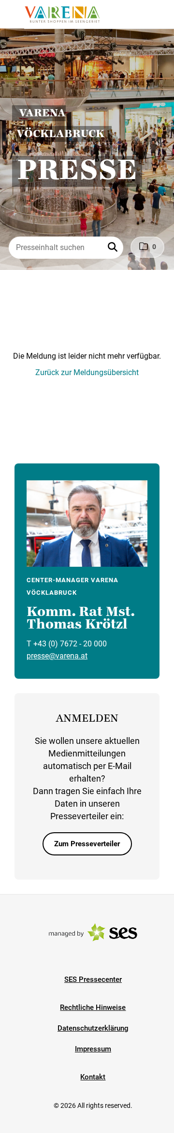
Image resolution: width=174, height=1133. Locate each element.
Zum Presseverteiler (87, 843)
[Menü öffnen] (16, 13)
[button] (113, 248)
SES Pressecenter (93, 979)
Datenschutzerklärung (93, 1028)
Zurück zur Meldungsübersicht (87, 372)
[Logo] (62, 14)
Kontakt (92, 1077)
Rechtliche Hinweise (93, 1007)
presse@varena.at (57, 655)
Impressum (93, 1049)
